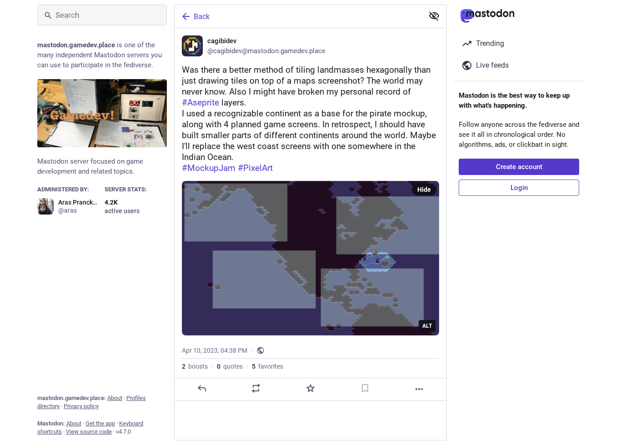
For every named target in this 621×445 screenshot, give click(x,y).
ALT (427, 326)
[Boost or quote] (255, 388)
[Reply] (201, 388)
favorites (267, 366)
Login (519, 188)
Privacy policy (81, 406)
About (114, 398)
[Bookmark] (365, 388)
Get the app (100, 423)
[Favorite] (310, 388)
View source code (89, 431)
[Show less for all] (434, 16)
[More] (419, 389)
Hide (424, 189)
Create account (519, 167)
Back (202, 16)
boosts (195, 366)
